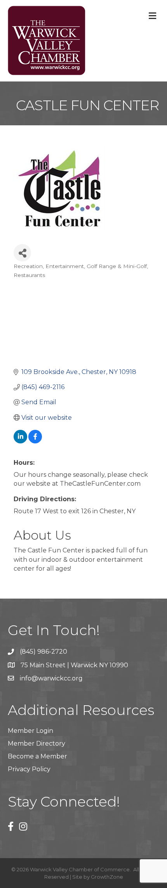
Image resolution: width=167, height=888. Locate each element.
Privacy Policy (29, 769)
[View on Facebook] (35, 441)
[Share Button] (22, 252)
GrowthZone (107, 877)
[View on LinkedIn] (20, 441)
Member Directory (36, 743)
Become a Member (37, 756)
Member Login (30, 730)
